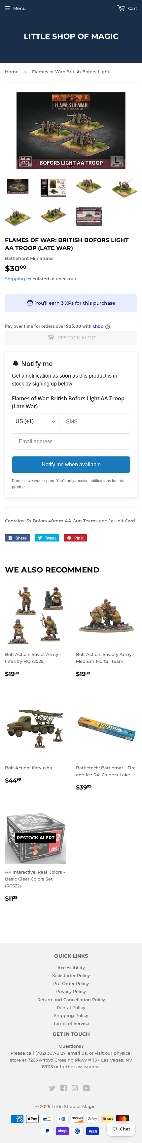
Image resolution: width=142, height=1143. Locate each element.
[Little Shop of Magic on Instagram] (75, 1089)
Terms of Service (71, 1023)
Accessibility (71, 967)
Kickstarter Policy (71, 975)
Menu (19, 8)
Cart (132, 8)
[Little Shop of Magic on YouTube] (86, 1089)
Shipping (15, 278)
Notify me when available (71, 464)
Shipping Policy (71, 1015)
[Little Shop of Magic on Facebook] (63, 1089)
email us (77, 1053)
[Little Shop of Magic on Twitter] (52, 1089)
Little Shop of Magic (71, 36)
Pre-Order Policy (71, 983)
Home (11, 71)
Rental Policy (71, 1007)
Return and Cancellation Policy (71, 999)
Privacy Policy (71, 991)
